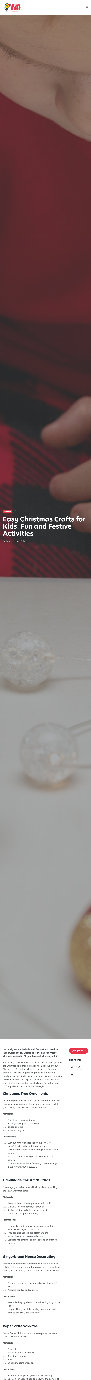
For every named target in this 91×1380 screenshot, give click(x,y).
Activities (7, 512)
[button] (86, 7)
